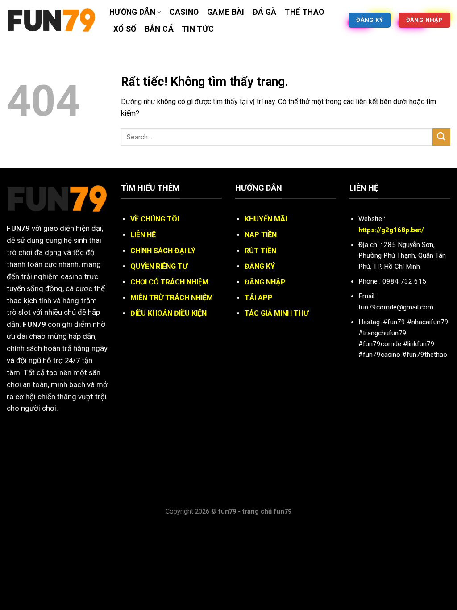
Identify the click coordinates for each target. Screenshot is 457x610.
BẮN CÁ (159, 29)
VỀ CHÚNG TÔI (154, 219)
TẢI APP (259, 297)
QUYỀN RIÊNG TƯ (158, 266)
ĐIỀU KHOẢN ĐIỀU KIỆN (168, 313)
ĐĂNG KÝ (260, 266)
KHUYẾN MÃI (266, 219)
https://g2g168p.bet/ (391, 230)
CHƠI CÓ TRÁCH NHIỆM (169, 282)
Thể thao (304, 12)
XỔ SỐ (125, 29)
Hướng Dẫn (132, 12)
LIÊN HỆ (143, 234)
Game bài (226, 12)
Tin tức (198, 29)
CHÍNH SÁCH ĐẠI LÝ (162, 251)
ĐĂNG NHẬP (265, 282)
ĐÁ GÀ (265, 12)
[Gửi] (441, 137)
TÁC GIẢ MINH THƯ (276, 313)
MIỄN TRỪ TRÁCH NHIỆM (171, 297)
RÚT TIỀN (260, 251)
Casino (184, 12)
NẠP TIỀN (261, 234)
